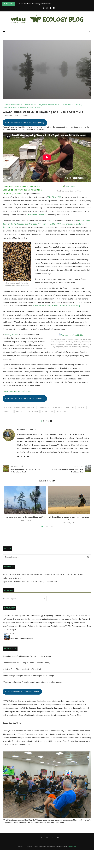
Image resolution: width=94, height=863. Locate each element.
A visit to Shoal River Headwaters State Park (22, 669)
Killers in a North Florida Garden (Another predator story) (27, 656)
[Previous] (17, 4)
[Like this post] (43, 421)
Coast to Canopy (53, 708)
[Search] (90, 31)
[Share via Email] (51, 421)
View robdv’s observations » (21, 638)
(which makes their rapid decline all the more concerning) (56, 305)
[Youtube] (54, 8)
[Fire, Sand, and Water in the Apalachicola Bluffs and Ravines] (25, 500)
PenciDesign (71, 846)
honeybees (70, 407)
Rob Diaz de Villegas (12, 115)
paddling (19, 411)
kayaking (81, 407)
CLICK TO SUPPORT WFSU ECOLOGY (22, 691)
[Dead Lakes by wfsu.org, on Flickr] (69, 186)
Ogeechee (8, 411)
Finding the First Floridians (17, 711)
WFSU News (61, 411)
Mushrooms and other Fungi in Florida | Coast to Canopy (26, 662)
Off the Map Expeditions (37, 214)
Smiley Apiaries (11, 334)
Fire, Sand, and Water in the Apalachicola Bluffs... (25, 517)
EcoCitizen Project (65, 615)
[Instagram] (46, 8)
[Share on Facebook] (46, 421)
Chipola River (43, 407)
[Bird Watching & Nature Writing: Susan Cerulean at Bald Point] (69, 500)
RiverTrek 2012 (54, 197)
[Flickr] (50, 8)
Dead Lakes (57, 407)
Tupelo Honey (32, 411)
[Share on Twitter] (48, 421)
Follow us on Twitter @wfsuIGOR (17, 391)
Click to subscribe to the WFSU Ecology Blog (24, 122)
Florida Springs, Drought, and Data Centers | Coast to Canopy (28, 675)
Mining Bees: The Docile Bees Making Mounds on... (39, 4)
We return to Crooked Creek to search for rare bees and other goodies (32, 682)
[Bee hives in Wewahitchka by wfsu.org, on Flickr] (71, 335)
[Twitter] (43, 8)
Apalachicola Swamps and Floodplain (19, 407)
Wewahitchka (47, 411)
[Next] (20, 4)
